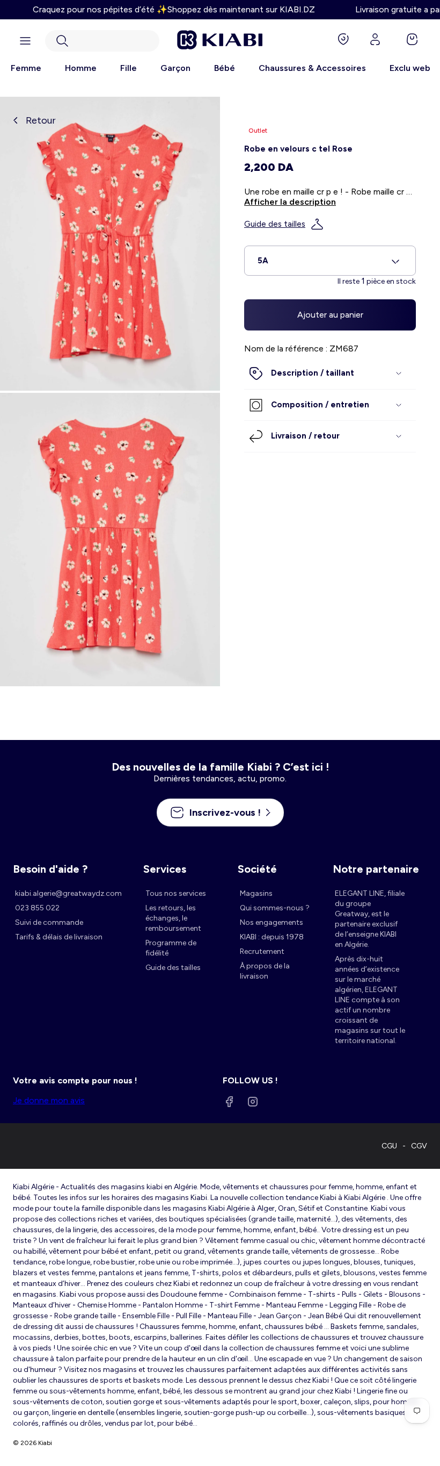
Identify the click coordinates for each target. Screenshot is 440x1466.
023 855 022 (37, 907)
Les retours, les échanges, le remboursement (173, 918)
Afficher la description (290, 202)
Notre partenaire (376, 869)
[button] (102, 41)
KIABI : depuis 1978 (272, 937)
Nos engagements (271, 922)
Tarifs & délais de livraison (58, 937)
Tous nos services (175, 893)
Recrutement (262, 951)
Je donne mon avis (49, 1100)
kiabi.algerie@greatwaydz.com (68, 893)
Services (164, 869)
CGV (419, 1146)
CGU (389, 1146)
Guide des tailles (274, 224)
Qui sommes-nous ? (275, 907)
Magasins (256, 893)
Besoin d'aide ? (50, 869)
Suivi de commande (49, 922)
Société (257, 869)
